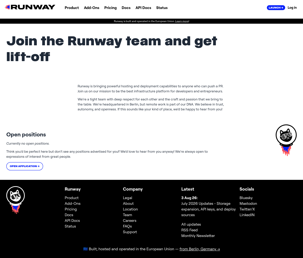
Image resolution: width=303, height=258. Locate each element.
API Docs (143, 7)
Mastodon (248, 203)
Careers (129, 220)
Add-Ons (91, 7)
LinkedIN (247, 214)
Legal (127, 197)
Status (162, 7)
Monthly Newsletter (198, 235)
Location (130, 209)
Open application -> (25, 166)
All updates (191, 224)
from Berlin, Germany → (200, 248)
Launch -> (276, 7)
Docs (126, 7)
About (128, 203)
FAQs (127, 226)
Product (72, 7)
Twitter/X (247, 209)
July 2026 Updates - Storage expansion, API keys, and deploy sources (208, 209)
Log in (292, 7)
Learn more (182, 21)
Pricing (110, 7)
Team (127, 214)
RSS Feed (189, 230)
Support (130, 231)
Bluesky (246, 197)
